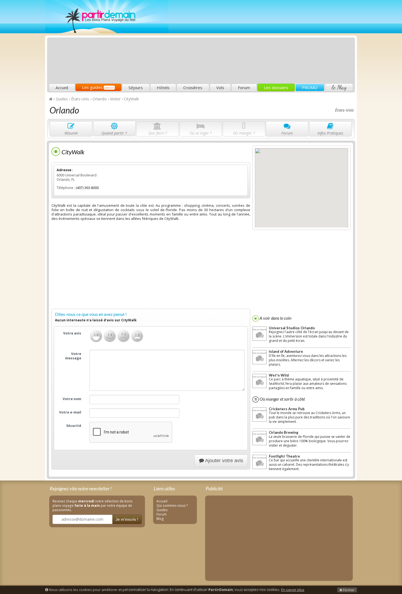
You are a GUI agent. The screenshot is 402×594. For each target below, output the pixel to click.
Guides (162, 510)
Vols (220, 87)
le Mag (338, 87)
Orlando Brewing (283, 432)
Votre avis (72, 333)
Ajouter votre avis (223, 460)
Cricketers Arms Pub (287, 409)
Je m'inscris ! (127, 519)
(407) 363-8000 (87, 187)
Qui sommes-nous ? (172, 505)
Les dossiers (276, 87)
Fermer (348, 589)
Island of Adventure (286, 351)
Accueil (62, 87)
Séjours (136, 87)
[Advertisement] (254, 42)
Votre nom (72, 399)
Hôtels (163, 87)
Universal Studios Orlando (292, 328)
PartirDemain (106, 16)
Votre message (73, 355)
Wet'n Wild (279, 375)
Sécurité (73, 425)
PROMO (309, 87)
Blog (160, 518)
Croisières (192, 87)
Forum (244, 87)
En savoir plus (292, 589)
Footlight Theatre (284, 456)
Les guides (98, 87)
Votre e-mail (70, 412)
